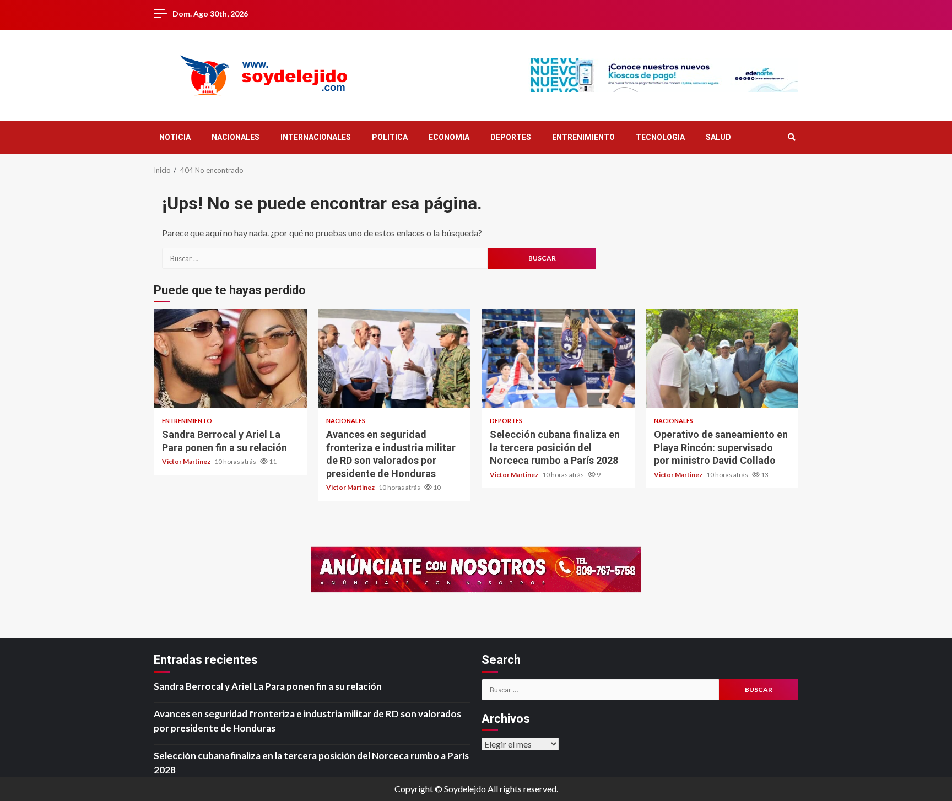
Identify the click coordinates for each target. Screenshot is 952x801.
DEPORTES (510, 137)
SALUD (718, 137)
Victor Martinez (187, 461)
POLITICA (390, 137)
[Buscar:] (325, 258)
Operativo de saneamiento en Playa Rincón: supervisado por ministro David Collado (722, 358)
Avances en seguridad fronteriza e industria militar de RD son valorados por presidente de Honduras (394, 358)
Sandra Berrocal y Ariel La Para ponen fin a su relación (230, 358)
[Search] (791, 137)
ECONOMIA (449, 137)
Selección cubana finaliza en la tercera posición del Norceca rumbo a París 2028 (558, 358)
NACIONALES (235, 137)
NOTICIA (175, 137)
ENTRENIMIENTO (583, 137)
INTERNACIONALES (315, 137)
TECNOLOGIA (660, 137)
